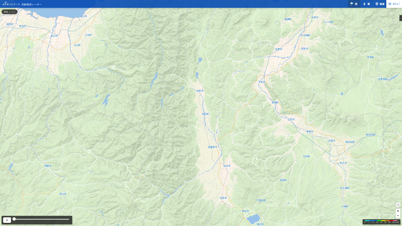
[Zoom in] (398, 211)
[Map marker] (201, 110)
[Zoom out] (398, 215)
